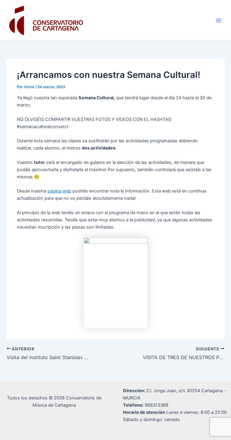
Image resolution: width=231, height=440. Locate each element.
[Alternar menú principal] (218, 20)
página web (59, 191)
